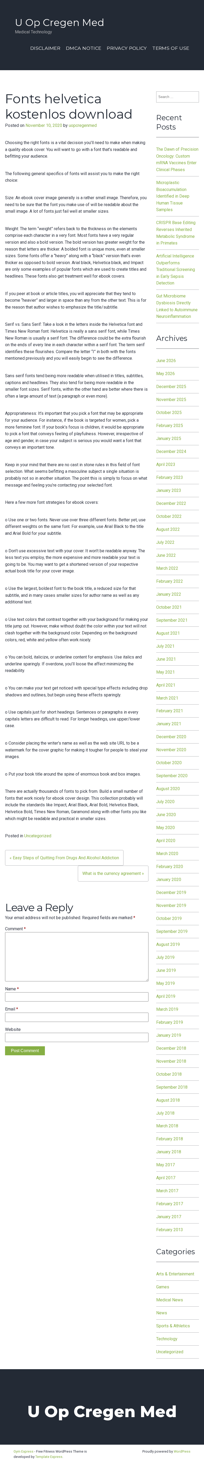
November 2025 (171, 399)
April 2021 (165, 685)
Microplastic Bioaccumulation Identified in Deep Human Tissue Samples (172, 196)
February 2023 (169, 477)
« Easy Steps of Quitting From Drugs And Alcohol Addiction (64, 857)
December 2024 (171, 451)
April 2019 (165, 996)
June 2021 (166, 659)
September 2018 (172, 1087)
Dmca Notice (83, 48)
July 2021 (165, 646)
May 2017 (165, 1164)
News (161, 1312)
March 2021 (167, 698)
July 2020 (165, 801)
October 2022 (169, 516)
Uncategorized (37, 835)
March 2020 (167, 853)
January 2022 (168, 594)
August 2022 (168, 529)
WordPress (182, 1451)
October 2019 (169, 918)
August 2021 (168, 633)
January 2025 (168, 438)
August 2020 (168, 788)
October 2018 (169, 1074)
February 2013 (169, 1229)
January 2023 (168, 490)
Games (162, 1286)
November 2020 (171, 749)
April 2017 (165, 1177)
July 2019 (165, 957)
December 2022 (171, 503)
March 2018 (167, 1125)
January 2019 (168, 1035)
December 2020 (171, 736)
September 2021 (172, 620)
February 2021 (169, 710)
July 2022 (165, 542)
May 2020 (165, 827)
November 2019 (171, 905)
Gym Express (23, 1451)
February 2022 (169, 581)
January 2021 (168, 723)
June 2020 (166, 814)
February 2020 (169, 866)
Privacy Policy (127, 48)
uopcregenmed (83, 125)
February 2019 (169, 1022)
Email (11, 1009)
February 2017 (169, 1203)
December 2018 (171, 1048)
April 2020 (165, 840)
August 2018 (168, 1100)
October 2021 (169, 607)
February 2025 (169, 425)
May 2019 (165, 983)
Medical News (169, 1299)
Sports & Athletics (173, 1325)
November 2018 (171, 1061)
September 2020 (172, 775)
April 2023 (165, 464)
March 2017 (167, 1190)
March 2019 (167, 1009)
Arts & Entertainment (175, 1273)
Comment (15, 928)
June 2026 (166, 360)
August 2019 (168, 944)
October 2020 (169, 762)
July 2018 (165, 1113)
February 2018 (169, 1138)
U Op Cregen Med (59, 22)
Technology (166, 1338)
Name (12, 988)
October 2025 (169, 412)
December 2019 (171, 892)
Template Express (48, 1457)
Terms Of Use (170, 48)
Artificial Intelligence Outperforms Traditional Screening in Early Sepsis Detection (175, 269)
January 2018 (168, 1151)
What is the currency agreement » (113, 873)
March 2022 (167, 568)
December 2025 (171, 386)
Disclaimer (45, 48)
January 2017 (168, 1216)
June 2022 (166, 555)
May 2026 (165, 373)
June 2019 (166, 970)
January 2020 (168, 879)
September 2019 (172, 931)
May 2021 (165, 672)
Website (13, 1029)
